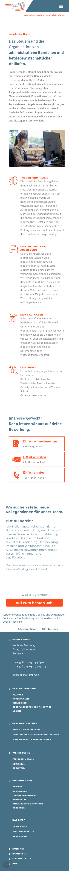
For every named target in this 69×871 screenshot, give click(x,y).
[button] (61, 6)
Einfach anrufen (34, 472)
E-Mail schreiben (34, 457)
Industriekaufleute (55, 15)
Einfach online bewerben (40, 441)
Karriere (40, 15)
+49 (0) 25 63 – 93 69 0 (30, 662)
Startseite (29, 15)
